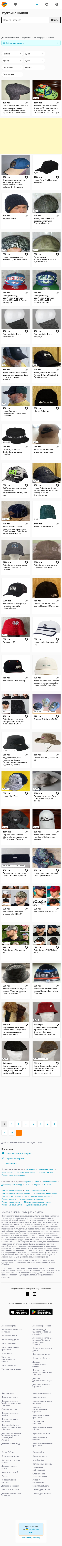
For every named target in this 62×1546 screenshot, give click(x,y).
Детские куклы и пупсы (9, 1467)
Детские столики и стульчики (41, 1385)
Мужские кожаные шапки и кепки (37, 1202)
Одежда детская (9, 1409)
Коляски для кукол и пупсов (10, 1461)
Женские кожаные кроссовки (10, 1348)
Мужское (26, 37)
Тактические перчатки (38, 1422)
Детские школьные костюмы (10, 1420)
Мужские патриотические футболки (39, 1409)
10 (11, 1132)
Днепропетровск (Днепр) (11, 1185)
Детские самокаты (41, 1354)
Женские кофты (8, 1365)
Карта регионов (39, 1456)
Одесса (37, 1185)
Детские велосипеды (11, 1444)
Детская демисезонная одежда (39, 1364)
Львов (28, 1185)
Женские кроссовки (41, 1326)
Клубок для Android (41, 1493)
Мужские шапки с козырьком (31, 1199)
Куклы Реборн (8, 1452)
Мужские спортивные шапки (45, 1193)
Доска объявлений (10, 37)
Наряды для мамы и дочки (42, 1349)
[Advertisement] (31, 29)
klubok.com (4, 4)
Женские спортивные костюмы (11, 1330)
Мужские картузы (46, 1172)
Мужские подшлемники (10, 1202)
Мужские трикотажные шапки (13, 1175)
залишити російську (31, 1538)
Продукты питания (10, 1456)
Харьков (27, 1182)
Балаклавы (30, 1169)
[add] (37, 4)
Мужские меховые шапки (11, 1205)
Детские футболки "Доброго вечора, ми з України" (11, 1427)
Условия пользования (38, 1481)
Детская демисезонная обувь (42, 1379)
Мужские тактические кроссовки (42, 1444)
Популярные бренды (42, 1464)
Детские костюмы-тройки (10, 1414)
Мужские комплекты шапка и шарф (15, 1193)
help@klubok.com (40, 1486)
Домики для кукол (9, 1397)
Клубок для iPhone (41, 1490)
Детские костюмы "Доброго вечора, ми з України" (11, 1403)
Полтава (47, 1185)
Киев (37, 1182)
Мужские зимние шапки (35, 1191)
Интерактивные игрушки (8, 1481)
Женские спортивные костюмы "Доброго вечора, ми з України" (42, 1341)
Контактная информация (38, 1469)
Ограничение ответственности (40, 1475)
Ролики (4, 1476)
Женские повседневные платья (8, 1359)
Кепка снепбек (7, 1172)
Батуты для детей (9, 1472)
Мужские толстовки (41, 1433)
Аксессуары (39, 37)
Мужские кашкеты (46, 1169)
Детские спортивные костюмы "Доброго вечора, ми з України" (11, 1436)
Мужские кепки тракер (26, 1172)
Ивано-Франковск (50, 1182)
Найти (54, 20)
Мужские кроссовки (41, 1393)
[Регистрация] (57, 4)
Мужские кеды (39, 1397)
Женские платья (9, 1336)
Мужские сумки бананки (39, 1438)
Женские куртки (8, 1326)
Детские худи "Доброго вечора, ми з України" (42, 1372)
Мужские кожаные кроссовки (40, 1416)
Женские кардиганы (10, 1339)
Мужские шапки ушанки (40, 1196)
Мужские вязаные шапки (11, 1191)
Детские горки (8, 1393)
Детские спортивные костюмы (11, 1494)
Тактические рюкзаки (11, 1369)
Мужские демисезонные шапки (14, 1196)
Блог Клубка (38, 1460)
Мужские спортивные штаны (42, 1428)
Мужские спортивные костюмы (42, 1402)
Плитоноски (7, 1353)
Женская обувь (8, 1343)
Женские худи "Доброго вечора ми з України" (41, 1331)
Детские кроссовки (10, 1486)
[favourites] (15, 4)
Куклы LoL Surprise (41, 1358)
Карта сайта (38, 1452)
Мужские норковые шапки (36, 1205)
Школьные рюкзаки (10, 1490)
